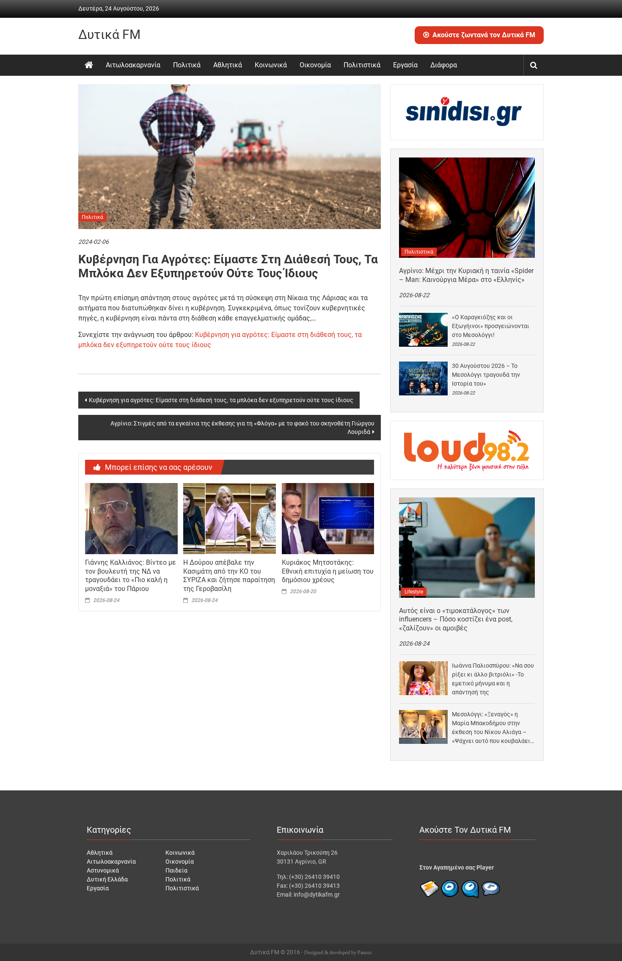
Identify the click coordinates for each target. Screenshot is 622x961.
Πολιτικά (187, 65)
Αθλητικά (227, 65)
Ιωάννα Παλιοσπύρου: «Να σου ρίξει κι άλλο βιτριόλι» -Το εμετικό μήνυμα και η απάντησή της (493, 679)
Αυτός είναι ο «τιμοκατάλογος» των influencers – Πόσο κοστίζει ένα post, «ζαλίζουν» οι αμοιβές (455, 619)
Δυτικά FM (109, 34)
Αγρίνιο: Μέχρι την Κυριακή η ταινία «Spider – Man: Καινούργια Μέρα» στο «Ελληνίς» (466, 275)
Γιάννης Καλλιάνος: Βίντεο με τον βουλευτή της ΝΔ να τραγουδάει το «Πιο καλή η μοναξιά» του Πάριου (130, 575)
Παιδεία (176, 870)
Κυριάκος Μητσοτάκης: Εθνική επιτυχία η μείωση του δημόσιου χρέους (328, 571)
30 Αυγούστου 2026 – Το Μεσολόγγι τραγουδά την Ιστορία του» (486, 374)
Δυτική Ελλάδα (107, 879)
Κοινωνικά (271, 65)
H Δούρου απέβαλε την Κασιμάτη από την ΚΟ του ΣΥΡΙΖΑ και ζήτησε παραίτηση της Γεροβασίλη (229, 575)
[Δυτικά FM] (88, 65)
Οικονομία (315, 65)
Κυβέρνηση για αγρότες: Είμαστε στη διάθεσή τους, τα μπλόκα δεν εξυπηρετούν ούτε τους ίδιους (221, 400)
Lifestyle (414, 592)
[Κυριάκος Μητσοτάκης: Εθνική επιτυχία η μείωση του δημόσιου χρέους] (328, 518)
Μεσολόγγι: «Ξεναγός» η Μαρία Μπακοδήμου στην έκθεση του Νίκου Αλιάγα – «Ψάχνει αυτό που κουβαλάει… (493, 727)
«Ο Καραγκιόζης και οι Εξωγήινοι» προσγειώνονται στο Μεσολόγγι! (490, 326)
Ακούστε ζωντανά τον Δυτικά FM (483, 35)
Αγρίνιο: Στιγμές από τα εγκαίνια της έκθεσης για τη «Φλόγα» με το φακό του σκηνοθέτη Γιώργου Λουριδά (242, 427)
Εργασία (405, 65)
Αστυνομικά (103, 870)
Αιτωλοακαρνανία (133, 65)
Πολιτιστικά (362, 65)
